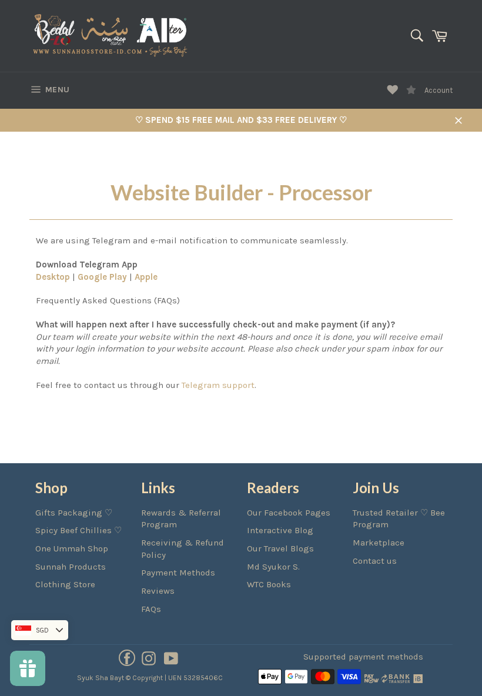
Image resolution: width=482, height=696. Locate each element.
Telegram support (218, 385)
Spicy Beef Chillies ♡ (78, 530)
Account (438, 90)
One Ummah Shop (71, 548)
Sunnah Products (70, 566)
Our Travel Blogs (280, 548)
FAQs (151, 609)
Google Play (102, 277)
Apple (146, 277)
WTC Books (269, 584)
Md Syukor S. (273, 566)
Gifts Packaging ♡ (73, 512)
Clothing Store (65, 584)
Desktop (53, 277)
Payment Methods (178, 572)
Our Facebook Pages (288, 512)
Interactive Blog (280, 530)
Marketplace (378, 542)
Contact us (375, 561)
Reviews (158, 590)
